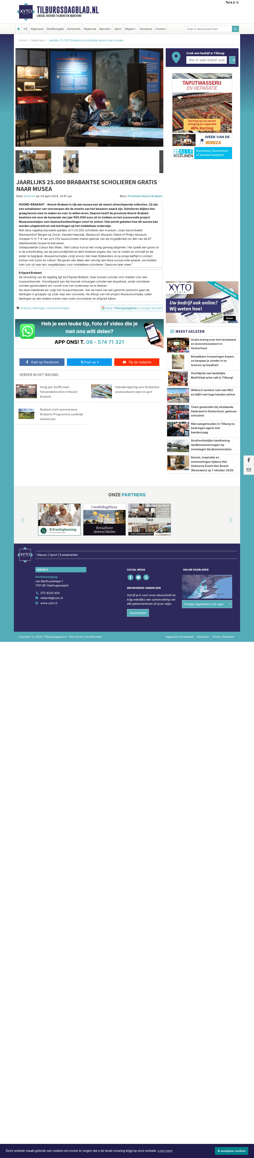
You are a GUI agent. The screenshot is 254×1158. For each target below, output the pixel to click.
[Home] (18, 29)
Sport (118, 28)
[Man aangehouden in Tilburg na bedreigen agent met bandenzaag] (178, 429)
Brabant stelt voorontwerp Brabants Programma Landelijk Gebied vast (61, 414)
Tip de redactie (139, 362)
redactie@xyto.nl (51, 598)
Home (23, 40)
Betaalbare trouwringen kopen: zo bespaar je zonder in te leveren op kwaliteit (212, 361)
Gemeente (74, 28)
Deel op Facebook (45, 362)
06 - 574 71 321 (105, 342)
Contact (161, 28)
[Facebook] (131, 577)
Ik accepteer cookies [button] (232, 1150)
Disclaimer (203, 636)
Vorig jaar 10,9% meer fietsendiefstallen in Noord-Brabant (59, 391)
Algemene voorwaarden (179, 636)
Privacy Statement (223, 636)
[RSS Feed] (146, 577)
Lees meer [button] (165, 1150)
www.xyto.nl (48, 603)
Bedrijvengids (55, 28)
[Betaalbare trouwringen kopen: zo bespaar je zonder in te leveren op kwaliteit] (178, 361)
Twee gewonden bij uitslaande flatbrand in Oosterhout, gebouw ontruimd (214, 411)
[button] (17, 161)
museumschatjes (58, 308)
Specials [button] (104, 28)
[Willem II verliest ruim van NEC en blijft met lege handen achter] (178, 395)
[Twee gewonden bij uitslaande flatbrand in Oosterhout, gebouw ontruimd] (178, 412)
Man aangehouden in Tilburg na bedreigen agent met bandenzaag (213, 428)
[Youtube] (138, 577)
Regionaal (90, 28)
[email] (249, 470)
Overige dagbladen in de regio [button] (204, 604)
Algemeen (37, 28)
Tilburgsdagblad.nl (68, 9)
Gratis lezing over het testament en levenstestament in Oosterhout (213, 344)
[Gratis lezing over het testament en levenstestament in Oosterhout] (178, 345)
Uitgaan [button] (129, 28)
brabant (26, 308)
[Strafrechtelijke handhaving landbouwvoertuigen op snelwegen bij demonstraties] (178, 445)
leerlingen (39, 308)
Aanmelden (138, 613)
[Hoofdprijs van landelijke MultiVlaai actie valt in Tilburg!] (178, 378)
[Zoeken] (235, 29)
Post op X (91, 362)
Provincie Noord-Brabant (145, 196)
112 (25, 28)
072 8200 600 (50, 593)
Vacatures (146, 28)
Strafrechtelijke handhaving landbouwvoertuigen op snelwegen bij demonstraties (211, 445)
